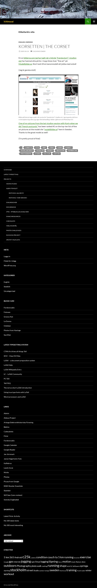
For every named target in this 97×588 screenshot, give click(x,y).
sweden (54, 570)
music (73, 562)
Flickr (6, 436)
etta (37, 147)
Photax (6, 477)
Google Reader (9, 450)
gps (11, 561)
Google (6, 562)
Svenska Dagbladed (11, 500)
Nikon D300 (60, 150)
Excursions (11, 207)
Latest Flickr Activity (12, 516)
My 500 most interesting (13, 525)
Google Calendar (10, 445)
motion (66, 561)
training (71, 570)
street (30, 570)
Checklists (10, 221)
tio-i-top (47, 153)
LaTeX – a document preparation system (19, 360)
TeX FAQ (7, 383)
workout (9, 574)
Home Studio (11, 184)
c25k (26, 557)
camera (33, 557)
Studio (37, 153)
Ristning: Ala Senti (16, 193)
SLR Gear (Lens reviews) (13, 495)
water (83, 570)
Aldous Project (10, 418)
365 (11, 557)
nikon (83, 562)
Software (76, 566)
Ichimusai (9, 21)
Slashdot (7, 490)
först (52, 147)
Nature (78, 562)
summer (41, 570)
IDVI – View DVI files (12, 356)
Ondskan (7, 326)
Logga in (7, 256)
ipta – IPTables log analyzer (17, 212)
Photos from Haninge (12, 330)
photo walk (36, 566)
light (33, 562)
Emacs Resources (13, 216)
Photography (26, 153)
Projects (7, 179)
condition (41, 557)
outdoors (10, 565)
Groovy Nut (8, 317)
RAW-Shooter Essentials (13, 486)
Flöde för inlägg (10, 261)
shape (63, 565)
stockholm (18, 570)
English (22, 42)
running (53, 565)
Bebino (6, 427)
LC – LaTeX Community (13, 374)
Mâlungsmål (11, 226)
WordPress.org (10, 265)
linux (37, 561)
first (44, 147)
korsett (68, 147)
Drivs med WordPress (11, 585)
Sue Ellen (7, 335)
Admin (6, 413)
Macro (60, 562)
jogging (26, 561)
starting (7, 570)
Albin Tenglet (12, 188)
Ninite (6, 472)
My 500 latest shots (11, 521)
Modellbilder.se (25, 64)
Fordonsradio (9, 308)
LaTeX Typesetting (11, 174)
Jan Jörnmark (9, 454)
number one (72, 150)
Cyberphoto (8, 431)
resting (44, 566)
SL (71, 566)
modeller (40, 150)
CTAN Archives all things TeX (15, 351)
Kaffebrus (8, 463)
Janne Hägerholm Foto (13, 459)
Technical (63, 570)
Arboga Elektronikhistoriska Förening (18, 422)
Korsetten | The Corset (44, 46)
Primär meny (94, 21)
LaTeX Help (8, 365)
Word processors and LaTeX (15, 397)
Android (18, 557)
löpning (53, 561)
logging (44, 561)
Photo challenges (13, 230)
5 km (6, 557)
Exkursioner (11, 202)
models (50, 150)
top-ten (57, 153)
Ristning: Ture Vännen (18, 198)
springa (84, 565)
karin (60, 147)
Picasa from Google (11, 481)
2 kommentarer (39, 51)
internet (17, 561)
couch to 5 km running (60, 557)
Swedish (29, 42)
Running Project (13, 235)
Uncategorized (9, 291)
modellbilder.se (50, 129)
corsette (28, 147)
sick (68, 566)
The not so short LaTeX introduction (18, 388)
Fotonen (7, 312)
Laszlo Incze (8, 468)
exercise (85, 557)
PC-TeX (6, 379)
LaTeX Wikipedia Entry (12, 369)
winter (89, 570)
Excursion (77, 557)
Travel (79, 570)
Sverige (46, 570)
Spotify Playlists (13, 240)
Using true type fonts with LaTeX (16, 392)
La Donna (7, 321)
